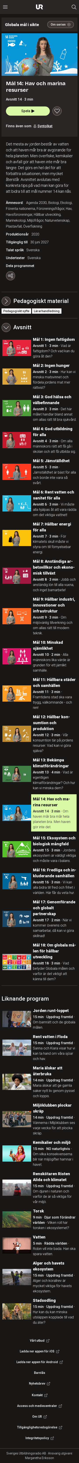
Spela (25, 111)
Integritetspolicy (37, 1438)
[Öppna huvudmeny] (5, 7)
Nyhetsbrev (37, 1383)
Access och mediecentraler (37, 1406)
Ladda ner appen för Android (37, 1362)
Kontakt (37, 1395)
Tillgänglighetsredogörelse (37, 1427)
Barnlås (39, 1373)
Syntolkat (45, 126)
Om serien (58, 24)
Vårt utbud (37, 1340)
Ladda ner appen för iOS (37, 1351)
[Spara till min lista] (57, 111)
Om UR (37, 1416)
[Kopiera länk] (10, 275)
